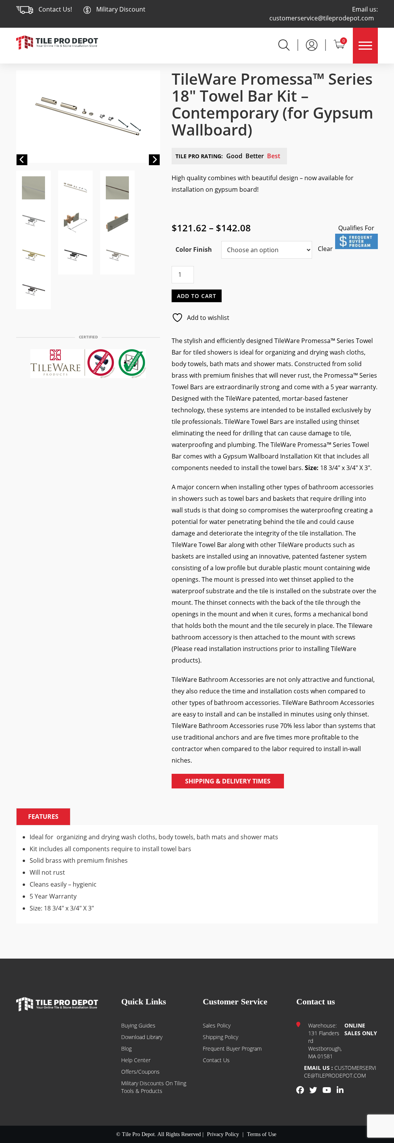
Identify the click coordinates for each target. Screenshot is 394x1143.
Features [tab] (43, 816)
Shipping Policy (220, 1037)
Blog (126, 1048)
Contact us (216, 1060)
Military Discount (120, 9)
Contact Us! (55, 9)
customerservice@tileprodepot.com (321, 18)
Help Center (135, 1060)
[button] (22, 160)
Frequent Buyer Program (232, 1048)
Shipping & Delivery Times (227, 781)
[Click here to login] (311, 44)
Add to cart (196, 295)
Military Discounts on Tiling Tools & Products (153, 1086)
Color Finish (193, 249)
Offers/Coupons (140, 1071)
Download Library (141, 1037)
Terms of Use (261, 1134)
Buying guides (138, 1025)
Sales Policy (216, 1025)
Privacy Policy (223, 1134)
